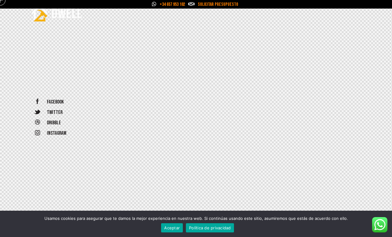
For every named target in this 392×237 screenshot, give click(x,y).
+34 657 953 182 (172, 4)
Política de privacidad (210, 227)
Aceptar (172, 227)
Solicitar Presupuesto (218, 4)
